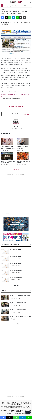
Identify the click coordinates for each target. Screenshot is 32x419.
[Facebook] (2, 17)
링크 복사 (26, 114)
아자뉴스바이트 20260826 (16, 263)
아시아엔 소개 (4, 410)
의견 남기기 (16, 169)
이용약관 (26, 410)
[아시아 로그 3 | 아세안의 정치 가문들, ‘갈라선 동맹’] (5, 304)
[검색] (30, 2)
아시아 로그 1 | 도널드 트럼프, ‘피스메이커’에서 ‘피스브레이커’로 (20, 317)
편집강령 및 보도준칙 (19, 410)
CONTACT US (19, 411)
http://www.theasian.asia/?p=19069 (12, 98)
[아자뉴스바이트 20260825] (5, 272)
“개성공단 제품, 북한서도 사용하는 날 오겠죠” (24, 147)
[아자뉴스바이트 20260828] (5, 251)
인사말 (9, 410)
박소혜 (2, 13)
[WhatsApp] (9, 17)
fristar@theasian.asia (13, 91)
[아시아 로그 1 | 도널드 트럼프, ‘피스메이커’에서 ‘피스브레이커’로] (5, 318)
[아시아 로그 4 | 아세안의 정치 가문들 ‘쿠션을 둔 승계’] (5, 297)
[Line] (17, 17)
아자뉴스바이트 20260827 (16, 256)
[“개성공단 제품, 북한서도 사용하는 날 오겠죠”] (24, 141)
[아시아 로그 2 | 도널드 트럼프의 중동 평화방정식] (5, 311)
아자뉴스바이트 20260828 (16, 249)
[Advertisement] (16, 192)
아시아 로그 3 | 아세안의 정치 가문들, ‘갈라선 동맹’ (20, 303)
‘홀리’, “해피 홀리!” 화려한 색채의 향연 (23, 162)
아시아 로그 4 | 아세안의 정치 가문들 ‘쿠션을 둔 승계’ (20, 296)
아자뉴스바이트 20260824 (16, 277)
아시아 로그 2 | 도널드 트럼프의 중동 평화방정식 (18, 310)
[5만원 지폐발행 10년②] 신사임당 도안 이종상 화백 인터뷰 (8, 147)
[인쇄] (24, 17)
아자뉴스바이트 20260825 (16, 270)
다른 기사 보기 (16, 285)
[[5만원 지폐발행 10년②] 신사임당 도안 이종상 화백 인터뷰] (8, 141)
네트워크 (13, 410)
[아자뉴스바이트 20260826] (5, 265)
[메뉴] (2, 2)
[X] (6, 17)
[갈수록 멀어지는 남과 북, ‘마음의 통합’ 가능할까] (8, 156)
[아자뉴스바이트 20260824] (5, 279)
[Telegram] (13, 17)
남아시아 (3, 9)
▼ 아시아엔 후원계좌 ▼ (16, 106)
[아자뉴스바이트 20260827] (5, 258)
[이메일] (20, 17)
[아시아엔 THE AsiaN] (16, 2)
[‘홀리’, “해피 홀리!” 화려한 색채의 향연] (24, 156)
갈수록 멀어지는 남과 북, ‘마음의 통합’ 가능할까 (8, 162)
